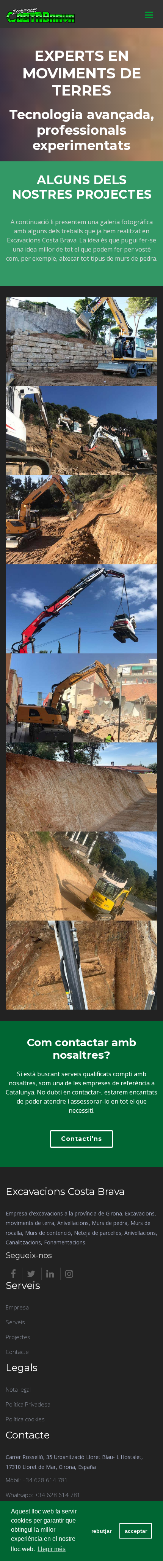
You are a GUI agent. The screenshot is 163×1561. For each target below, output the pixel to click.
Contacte (17, 1352)
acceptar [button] (136, 1531)
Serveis (15, 1322)
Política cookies (25, 1419)
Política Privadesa (28, 1404)
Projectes (18, 1337)
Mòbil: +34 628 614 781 (37, 1480)
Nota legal (18, 1389)
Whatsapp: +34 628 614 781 (43, 1495)
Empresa (17, 1307)
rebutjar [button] (101, 1531)
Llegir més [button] (52, 1549)
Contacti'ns (81, 1138)
